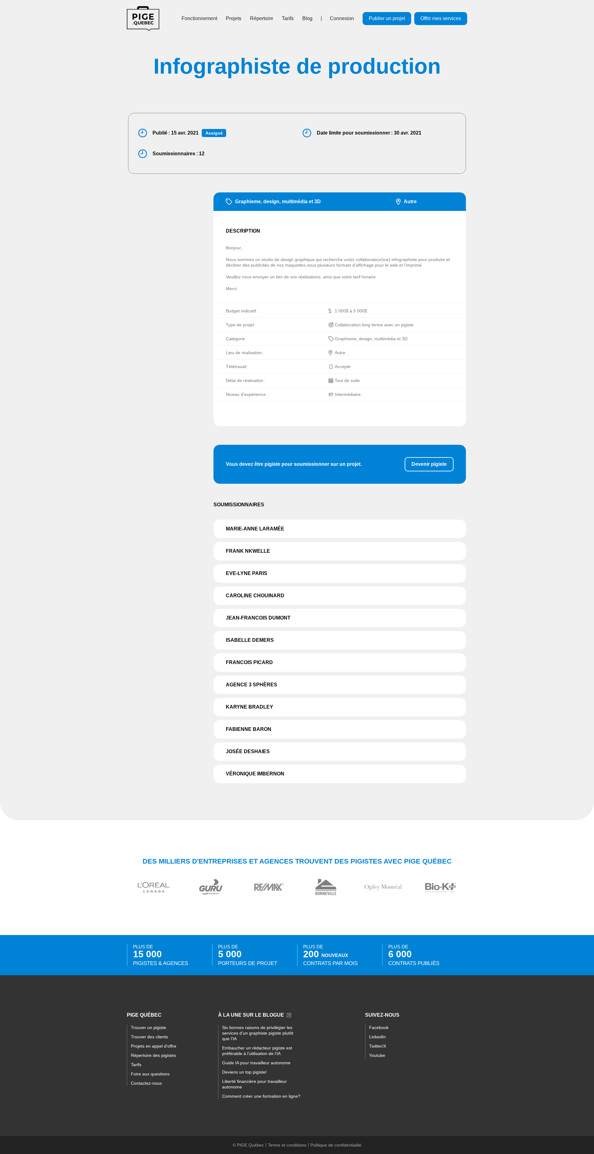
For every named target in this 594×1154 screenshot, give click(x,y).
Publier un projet (387, 18)
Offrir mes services (440, 18)
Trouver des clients (149, 1036)
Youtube (377, 1055)
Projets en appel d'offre (153, 1046)
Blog (307, 18)
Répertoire (261, 18)
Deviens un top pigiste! (244, 1072)
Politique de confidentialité (335, 1145)
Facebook (379, 1027)
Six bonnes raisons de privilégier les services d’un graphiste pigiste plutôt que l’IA (257, 1033)
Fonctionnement (199, 18)
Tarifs (288, 18)
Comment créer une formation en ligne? (261, 1096)
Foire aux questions (150, 1073)
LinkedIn (377, 1036)
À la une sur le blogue (251, 1015)
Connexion (342, 18)
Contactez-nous (146, 1083)
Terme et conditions (287, 1145)
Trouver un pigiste (148, 1027)
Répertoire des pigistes (153, 1055)
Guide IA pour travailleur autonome (256, 1062)
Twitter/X (377, 1046)
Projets (233, 18)
